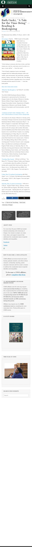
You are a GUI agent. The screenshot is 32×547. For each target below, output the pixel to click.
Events (7, 18)
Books (3, 18)
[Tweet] (24, 198)
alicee (4, 31)
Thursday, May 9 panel (8, 159)
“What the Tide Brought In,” (9, 89)
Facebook (6, 242)
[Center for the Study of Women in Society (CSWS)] (16, 12)
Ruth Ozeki (22, 202)
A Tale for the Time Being (12, 202)
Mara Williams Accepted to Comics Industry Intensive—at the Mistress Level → (23, 214)
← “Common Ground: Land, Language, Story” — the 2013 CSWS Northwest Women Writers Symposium (8, 215)
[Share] (12, 198)
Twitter (5, 245)
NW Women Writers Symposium (17, 18)
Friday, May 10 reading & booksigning (12, 174)
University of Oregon (7, 205)
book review (9, 86)
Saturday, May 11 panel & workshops (12, 183)
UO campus (5, 39)
